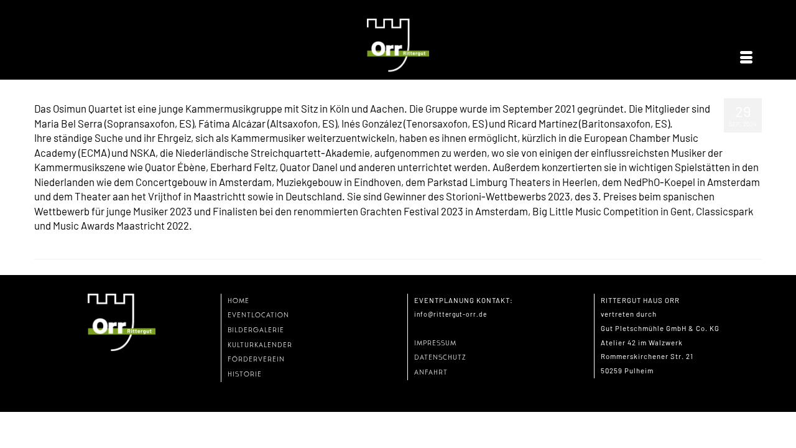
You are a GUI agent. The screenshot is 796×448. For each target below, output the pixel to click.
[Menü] (746, 57)
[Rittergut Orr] (398, 46)
